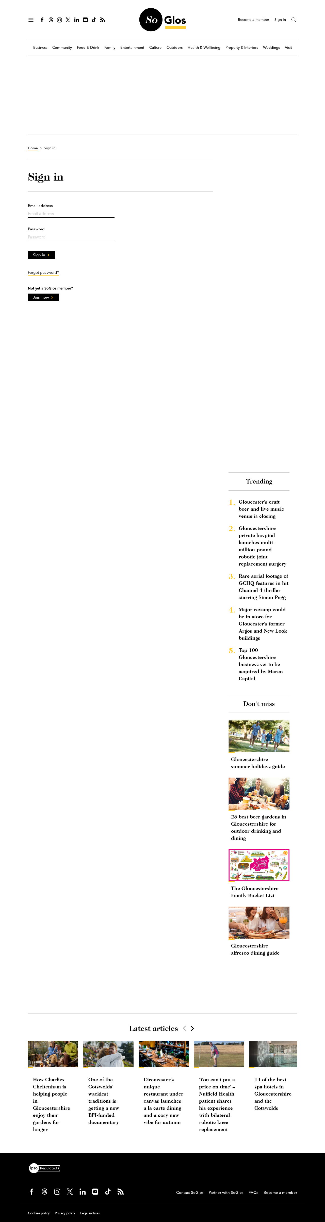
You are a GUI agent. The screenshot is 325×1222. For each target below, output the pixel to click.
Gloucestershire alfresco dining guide (255, 949)
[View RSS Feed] (103, 20)
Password (36, 229)
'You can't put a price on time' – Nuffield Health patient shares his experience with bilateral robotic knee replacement (217, 1104)
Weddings (271, 47)
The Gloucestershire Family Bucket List (255, 891)
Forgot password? (43, 272)
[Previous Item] (184, 1028)
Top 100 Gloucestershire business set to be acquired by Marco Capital (261, 664)
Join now (41, 297)
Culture (155, 47)
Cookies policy (39, 1213)
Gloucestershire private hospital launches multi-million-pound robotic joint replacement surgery (262, 546)
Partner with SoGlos (226, 1192)
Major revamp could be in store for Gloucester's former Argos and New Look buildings (263, 623)
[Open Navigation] (31, 20)
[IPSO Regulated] (46, 1167)
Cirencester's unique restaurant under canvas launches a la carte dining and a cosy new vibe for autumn (163, 1100)
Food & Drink (88, 47)
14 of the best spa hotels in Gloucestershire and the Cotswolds (272, 1093)
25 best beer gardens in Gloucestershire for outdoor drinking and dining (258, 827)
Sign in (280, 20)
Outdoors (175, 47)
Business (40, 47)
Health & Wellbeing (204, 47)
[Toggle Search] (294, 20)
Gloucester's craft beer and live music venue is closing (261, 509)
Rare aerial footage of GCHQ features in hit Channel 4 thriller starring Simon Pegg (263, 586)
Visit (288, 47)
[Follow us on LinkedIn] (77, 20)
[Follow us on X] (68, 20)
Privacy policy (65, 1213)
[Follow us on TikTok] (94, 20)
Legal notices (90, 1213)
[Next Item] (192, 1028)
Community (62, 47)
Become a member (253, 20)
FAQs (253, 1192)
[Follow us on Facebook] (42, 20)
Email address (40, 205)
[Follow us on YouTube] (85, 20)
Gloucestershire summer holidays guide (258, 762)
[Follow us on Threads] (51, 20)
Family (109, 47)
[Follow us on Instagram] (59, 20)
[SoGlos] (162, 20)
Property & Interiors (241, 47)
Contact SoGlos (190, 1192)
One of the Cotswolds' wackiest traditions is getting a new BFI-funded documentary (103, 1100)
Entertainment (132, 47)
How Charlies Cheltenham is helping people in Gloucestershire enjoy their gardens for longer (51, 1104)
